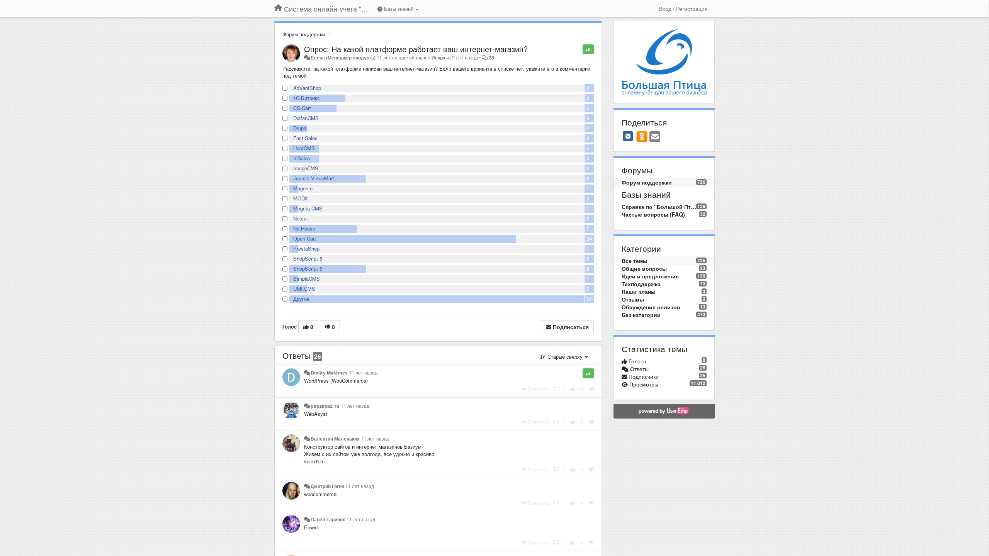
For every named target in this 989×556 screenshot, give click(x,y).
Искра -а (441, 57)
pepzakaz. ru (325, 405)
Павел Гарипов (328, 519)
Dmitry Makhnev (329, 372)
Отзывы (633, 299)
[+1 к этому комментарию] (572, 389)
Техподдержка (641, 284)
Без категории (641, 315)
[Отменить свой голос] (582, 389)
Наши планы (639, 291)
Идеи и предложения (650, 276)
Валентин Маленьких (335, 438)
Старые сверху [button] (565, 356)
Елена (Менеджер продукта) (343, 57)
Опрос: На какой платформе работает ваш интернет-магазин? (416, 48)
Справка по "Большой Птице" (659, 206)
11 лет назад (363, 372)
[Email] (654, 137)
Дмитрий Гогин (327, 486)
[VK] (628, 136)
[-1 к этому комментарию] (591, 389)
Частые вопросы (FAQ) (653, 214)
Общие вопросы (644, 268)
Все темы (634, 260)
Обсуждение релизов (651, 307)
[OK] (641, 136)
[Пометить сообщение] (578, 49)
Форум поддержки (303, 34)
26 (491, 57)
